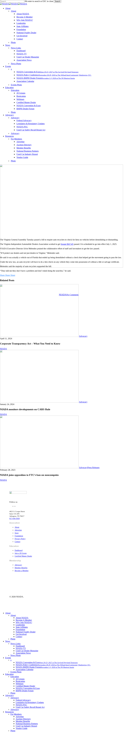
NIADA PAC (21, 705)
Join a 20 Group (21, 553)
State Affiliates (22, 627)
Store (17, 533)
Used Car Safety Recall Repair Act (30, 707)
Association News (23, 653)
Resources (9, 712)
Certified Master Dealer (23, 556)
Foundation (19, 536)
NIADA (62, 294)
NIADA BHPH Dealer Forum (45, 667)
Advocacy (67, 281)
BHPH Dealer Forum (25, 691)
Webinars (19, 683)
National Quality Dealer (25, 632)
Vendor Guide (21, 728)
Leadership (20, 625)
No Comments (72, 295)
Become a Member (22, 571)
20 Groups (20, 679)
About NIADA (22, 618)
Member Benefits (21, 568)
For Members (16, 714)
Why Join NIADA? (24, 622)
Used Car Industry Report (26, 726)
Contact (17, 542)
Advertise (18, 530)
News (7, 641)
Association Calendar (24, 669)
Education (9, 674)
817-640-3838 (14, 518)
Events (8, 658)
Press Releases (93, 467)
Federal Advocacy (23, 700)
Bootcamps (20, 681)
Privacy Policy (20, 539)
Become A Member (24, 620)
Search (57, 1)
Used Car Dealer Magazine (27, 651)
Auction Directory (23, 719)
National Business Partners (27, 723)
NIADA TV (21, 648)
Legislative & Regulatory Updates (30, 702)
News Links (15, 643)
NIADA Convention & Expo (28, 688)
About (17, 527)
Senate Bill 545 (67, 244)
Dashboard (19, 550)
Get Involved (21, 634)
